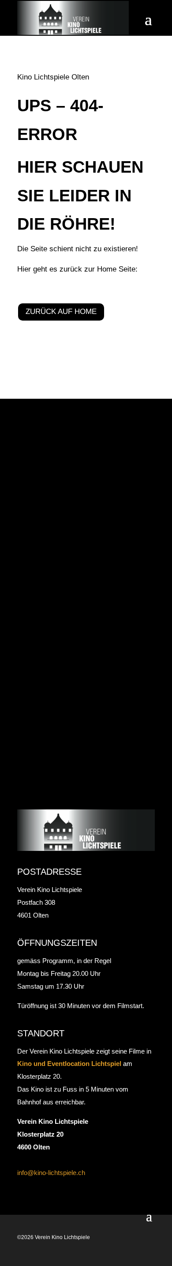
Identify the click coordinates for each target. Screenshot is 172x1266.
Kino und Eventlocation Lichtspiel (69, 1063)
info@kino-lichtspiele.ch (51, 1172)
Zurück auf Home (61, 311)
